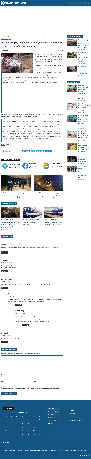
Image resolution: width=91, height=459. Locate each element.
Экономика (50, 423)
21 (28, 431)
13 (22, 427)
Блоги (58, 408)
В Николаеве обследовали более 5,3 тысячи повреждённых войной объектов (83, 135)
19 (17, 431)
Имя (3, 375)
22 (34, 431)
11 (11, 427)
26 (17, 434)
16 (39, 427)
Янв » (8, 442)
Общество (50, 414)
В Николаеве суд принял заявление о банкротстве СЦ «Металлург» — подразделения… (83, 43)
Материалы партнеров (76, 420)
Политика (57, 414)
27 (22, 434)
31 (6, 438)
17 (6, 431)
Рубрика (64, 3)
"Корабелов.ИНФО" (34, 450)
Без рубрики (51, 408)
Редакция (72, 413)
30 (39, 434)
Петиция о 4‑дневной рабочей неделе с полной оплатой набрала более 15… (84, 107)
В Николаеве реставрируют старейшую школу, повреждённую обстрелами (83, 147)
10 (6, 427)
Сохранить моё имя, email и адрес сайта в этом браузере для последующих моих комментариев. (31, 388)
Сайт (35, 381)
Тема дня (52, 3)
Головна (72, 410)
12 (17, 427)
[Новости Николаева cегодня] (13, 3)
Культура (57, 411)
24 (6, 434)
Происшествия (11, 36)
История (50, 411)
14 (28, 427)
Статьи (59, 3)
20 (22, 431)
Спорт (59, 417)
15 (34, 427)
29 (34, 434)
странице (42, 68)
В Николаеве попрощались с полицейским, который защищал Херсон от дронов (83, 69)
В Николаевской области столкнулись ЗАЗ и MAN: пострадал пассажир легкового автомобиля (83, 121)
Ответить (4, 252)
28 (28, 434)
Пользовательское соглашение (79, 416)
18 (11, 431)
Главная (46, 3)
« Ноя (4, 442)
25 (11, 434)
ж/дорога (8, 144)
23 (39, 431)
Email (3, 381)
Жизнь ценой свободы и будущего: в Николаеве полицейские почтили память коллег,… (83, 172)
